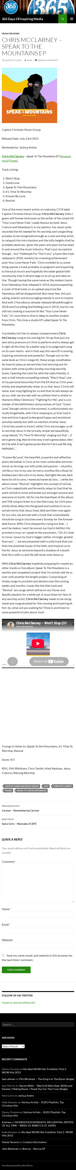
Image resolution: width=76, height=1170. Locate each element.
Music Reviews (11, 33)
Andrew (6, 1122)
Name (6, 909)
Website (7, 940)
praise (8, 790)
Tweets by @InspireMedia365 (18, 1002)
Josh (29, 60)
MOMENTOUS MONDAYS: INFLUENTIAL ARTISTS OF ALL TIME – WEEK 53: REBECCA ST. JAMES (37, 1124)
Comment (9, 861)
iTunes (13, 160)
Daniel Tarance (10, 1142)
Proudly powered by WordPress (17, 1165)
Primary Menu (71, 18)
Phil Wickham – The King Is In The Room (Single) (46, 1079)
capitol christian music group (22, 786)
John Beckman (10, 1148)
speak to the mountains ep (31, 790)
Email (6, 924)
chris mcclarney (62, 786)
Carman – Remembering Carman (20, 808)
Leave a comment (48, 60)
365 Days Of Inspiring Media (22, 19)
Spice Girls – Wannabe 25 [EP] (19, 821)
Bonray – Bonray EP (34, 1148)
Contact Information (34, 1142)
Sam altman (8, 1079)
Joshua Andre (26, 1095)
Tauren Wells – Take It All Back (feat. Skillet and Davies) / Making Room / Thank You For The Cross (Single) (37, 1087)
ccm (46, 786)
